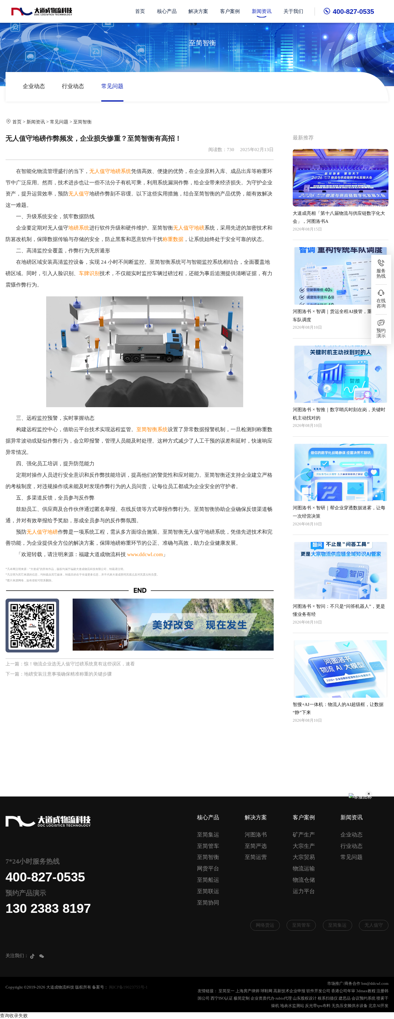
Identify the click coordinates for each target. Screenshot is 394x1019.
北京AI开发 (378, 1005)
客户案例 (230, 11)
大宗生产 (304, 846)
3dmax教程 (366, 991)
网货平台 (208, 868)
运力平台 (304, 891)
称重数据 (173, 239)
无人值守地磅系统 (110, 171)
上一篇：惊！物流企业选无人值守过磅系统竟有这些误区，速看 (70, 663)
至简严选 (256, 846)
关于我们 (293, 11)
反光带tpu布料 (318, 1005)
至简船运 (208, 880)
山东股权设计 (305, 998)
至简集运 (208, 835)
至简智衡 (82, 121)
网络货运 (265, 925)
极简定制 (242, 998)
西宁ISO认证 (222, 998)
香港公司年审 (343, 991)
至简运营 (256, 857)
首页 (140, 11)
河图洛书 (256, 835)
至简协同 (208, 903)
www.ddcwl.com (145, 554)
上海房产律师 (247, 991)
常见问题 (112, 86)
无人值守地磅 (188, 228)
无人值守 (78, 194)
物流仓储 (304, 880)
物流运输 (304, 868)
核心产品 (167, 11)
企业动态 (34, 86)
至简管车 (208, 846)
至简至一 (227, 991)
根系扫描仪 (328, 998)
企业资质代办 (263, 998)
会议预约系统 (364, 998)
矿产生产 (304, 835)
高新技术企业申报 (289, 991)
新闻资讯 (261, 11)
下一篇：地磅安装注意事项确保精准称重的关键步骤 (59, 674)
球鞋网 (266, 991)
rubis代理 (283, 998)
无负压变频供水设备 (350, 1005)
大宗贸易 (304, 857)
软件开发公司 (318, 991)
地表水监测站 (292, 1005)
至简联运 (208, 891)
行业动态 (73, 86)
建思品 (345, 998)
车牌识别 (89, 273)
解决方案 (198, 11)
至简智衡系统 (152, 429)
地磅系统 (78, 228)
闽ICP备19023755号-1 (128, 987)
